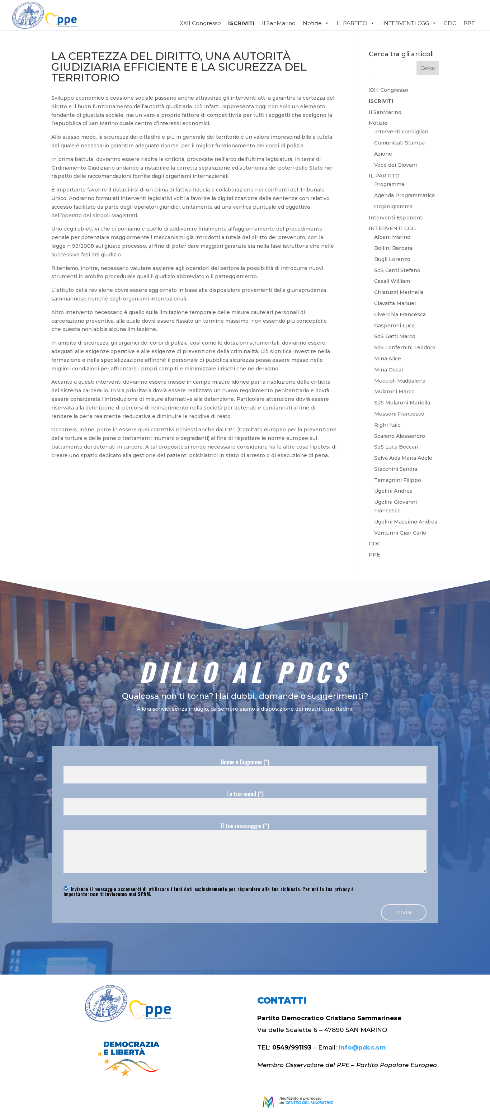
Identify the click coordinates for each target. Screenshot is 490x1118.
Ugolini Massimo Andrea (405, 521)
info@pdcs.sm (362, 1047)
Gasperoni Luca (394, 325)
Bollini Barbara (393, 248)
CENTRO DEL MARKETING (310, 1102)
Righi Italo (387, 425)
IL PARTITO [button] (351, 23)
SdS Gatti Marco (394, 336)
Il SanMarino (279, 23)
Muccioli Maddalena (399, 381)
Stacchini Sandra (395, 469)
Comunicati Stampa (399, 142)
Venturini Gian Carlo (400, 533)
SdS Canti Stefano (397, 270)
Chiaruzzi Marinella (399, 292)
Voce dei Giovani (395, 165)
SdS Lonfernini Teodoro (404, 347)
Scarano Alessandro (399, 436)
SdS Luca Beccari (396, 447)
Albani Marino (392, 237)
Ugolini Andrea (393, 491)
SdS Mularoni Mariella (402, 402)
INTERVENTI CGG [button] (405, 23)
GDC (450, 23)
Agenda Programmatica (404, 195)
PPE (469, 23)
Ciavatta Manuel (395, 303)
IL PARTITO (384, 175)
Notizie (312, 23)
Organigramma (393, 206)
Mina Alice (387, 358)
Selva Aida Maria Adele (403, 458)
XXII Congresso (200, 23)
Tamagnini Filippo (397, 480)
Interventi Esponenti (396, 217)
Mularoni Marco (394, 391)
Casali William (392, 281)
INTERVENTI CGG (392, 228)
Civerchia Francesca (400, 314)
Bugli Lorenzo (392, 259)
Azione (383, 154)
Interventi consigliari (401, 131)
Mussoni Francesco (399, 414)
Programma (389, 184)
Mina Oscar (389, 369)
